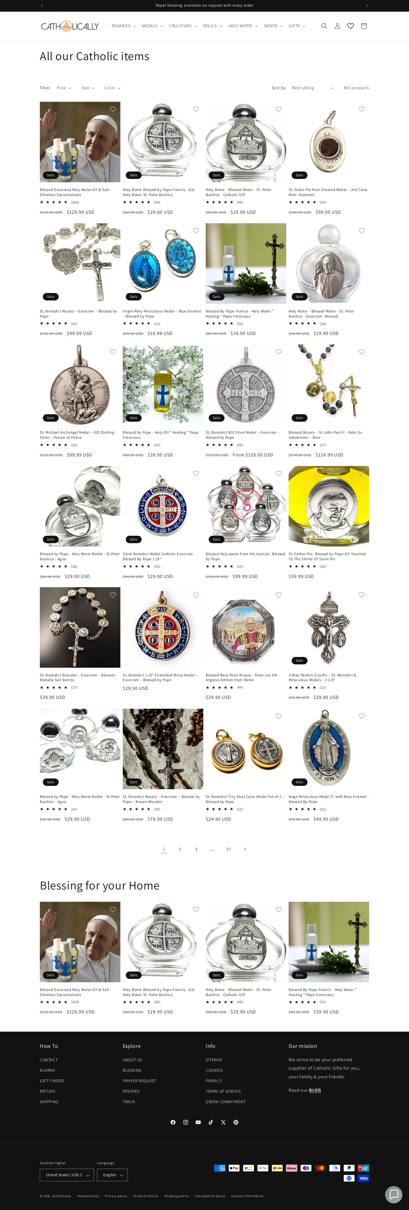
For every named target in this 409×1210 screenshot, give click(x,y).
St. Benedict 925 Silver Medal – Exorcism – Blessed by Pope (243, 435)
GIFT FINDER (52, 1080)
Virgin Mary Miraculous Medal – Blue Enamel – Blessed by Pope (162, 314)
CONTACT (48, 1059)
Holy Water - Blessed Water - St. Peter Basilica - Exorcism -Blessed (321, 314)
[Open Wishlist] (350, 26)
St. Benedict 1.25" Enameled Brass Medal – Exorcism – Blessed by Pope (160, 678)
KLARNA (47, 1070)
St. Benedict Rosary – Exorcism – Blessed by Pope (78, 314)
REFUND (48, 1091)
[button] (123, 25)
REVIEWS (131, 1091)
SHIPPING (49, 1101)
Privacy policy (116, 1196)
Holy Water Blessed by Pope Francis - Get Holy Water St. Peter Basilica (159, 192)
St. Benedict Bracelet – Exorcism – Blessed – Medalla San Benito (78, 678)
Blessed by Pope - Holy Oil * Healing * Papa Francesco (161, 435)
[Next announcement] (367, 5)
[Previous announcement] (42, 5)
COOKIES (214, 1070)
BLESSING (132, 1070)
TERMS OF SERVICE (223, 1091)
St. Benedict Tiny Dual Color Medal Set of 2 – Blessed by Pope (245, 799)
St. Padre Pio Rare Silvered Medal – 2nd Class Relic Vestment (328, 192)
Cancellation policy (210, 1196)
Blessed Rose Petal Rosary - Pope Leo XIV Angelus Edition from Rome (242, 678)
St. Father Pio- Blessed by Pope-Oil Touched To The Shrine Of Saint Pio (327, 556)
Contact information (247, 1196)
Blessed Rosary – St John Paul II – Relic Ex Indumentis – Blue (325, 435)
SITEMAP (214, 1059)
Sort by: (279, 87)
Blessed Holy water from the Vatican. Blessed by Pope (245, 556)
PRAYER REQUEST (139, 1080)
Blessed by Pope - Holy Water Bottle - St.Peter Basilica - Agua (80, 556)
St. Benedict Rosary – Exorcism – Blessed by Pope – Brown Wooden (161, 799)
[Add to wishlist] (113, 109)
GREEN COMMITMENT (226, 1101)
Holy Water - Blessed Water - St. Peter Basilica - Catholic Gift (238, 192)
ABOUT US (132, 1059)
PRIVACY (214, 1080)
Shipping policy (176, 1196)
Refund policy (88, 1196)
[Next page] (245, 849)
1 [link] (164, 849)
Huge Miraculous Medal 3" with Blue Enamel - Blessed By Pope (329, 799)
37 (228, 849)
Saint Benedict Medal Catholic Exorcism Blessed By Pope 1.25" (158, 556)
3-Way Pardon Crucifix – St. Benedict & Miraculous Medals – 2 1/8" (323, 678)
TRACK (129, 1101)
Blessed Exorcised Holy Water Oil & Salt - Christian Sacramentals (76, 192)
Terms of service (145, 1196)
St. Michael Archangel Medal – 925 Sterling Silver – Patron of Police (77, 435)
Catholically (61, 1196)
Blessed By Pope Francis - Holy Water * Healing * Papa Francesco (240, 314)
